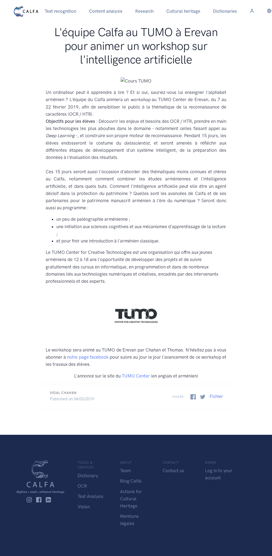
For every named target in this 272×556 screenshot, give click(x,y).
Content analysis (105, 11)
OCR (82, 486)
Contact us (173, 470)
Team (125, 470)
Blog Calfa (130, 481)
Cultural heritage (183, 11)
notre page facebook (87, 357)
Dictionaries (225, 11)
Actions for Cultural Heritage (131, 499)
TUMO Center (136, 376)
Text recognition (60, 11)
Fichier (216, 396)
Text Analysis (90, 496)
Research (144, 11)
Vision (84, 506)
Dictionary (88, 475)
